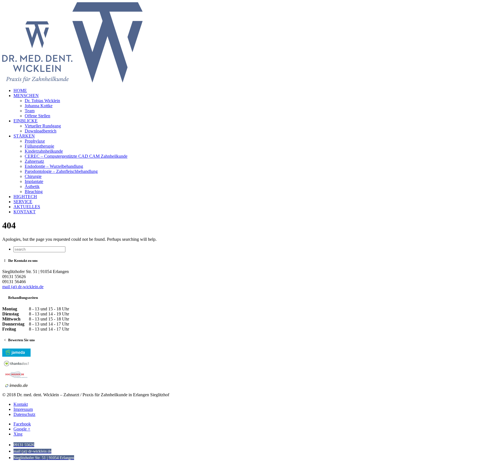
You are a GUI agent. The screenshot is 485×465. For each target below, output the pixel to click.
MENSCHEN (26, 95)
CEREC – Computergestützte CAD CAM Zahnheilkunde (76, 156)
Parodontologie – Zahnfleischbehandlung (61, 171)
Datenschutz (24, 414)
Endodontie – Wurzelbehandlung (54, 166)
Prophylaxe (35, 141)
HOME (20, 90)
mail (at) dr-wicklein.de (23, 286)
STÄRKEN (24, 136)
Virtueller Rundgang (43, 125)
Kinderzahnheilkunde (44, 151)
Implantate (34, 181)
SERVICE (22, 201)
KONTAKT (24, 211)
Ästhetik (32, 186)
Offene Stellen (37, 115)
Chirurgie (33, 176)
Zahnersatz (34, 161)
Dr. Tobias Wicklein (42, 100)
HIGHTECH (25, 196)
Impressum (23, 409)
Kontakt (20, 404)
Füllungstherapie (39, 146)
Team (30, 110)
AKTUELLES (26, 206)
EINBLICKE (25, 120)
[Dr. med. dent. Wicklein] (72, 81)
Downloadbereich (40, 131)
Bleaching (34, 191)
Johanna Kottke (38, 105)
